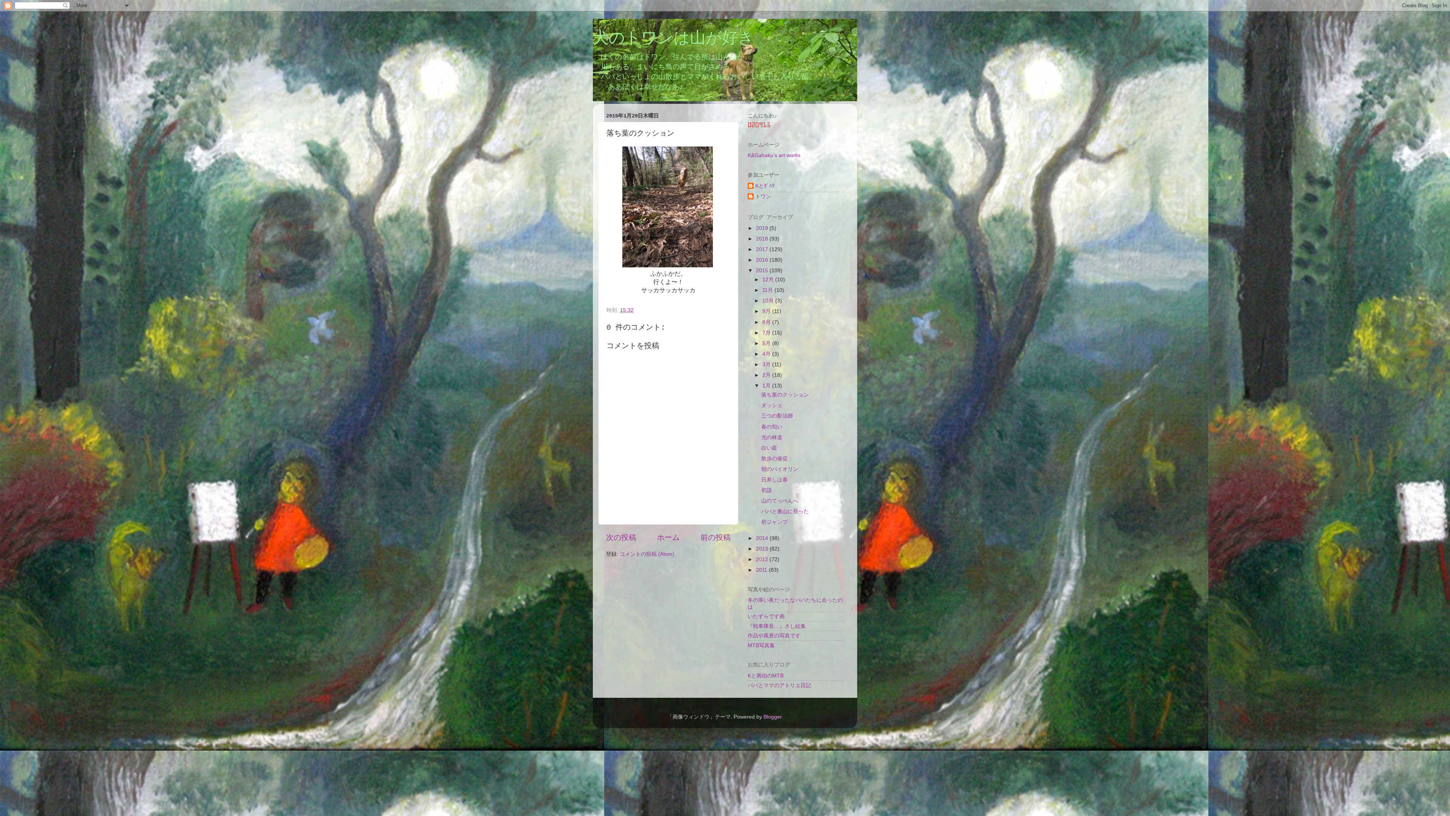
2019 (763, 228)
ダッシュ (771, 405)
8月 (767, 322)
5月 (767, 343)
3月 (767, 364)
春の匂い (771, 427)
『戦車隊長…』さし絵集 (777, 626)
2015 (763, 270)
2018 (763, 239)
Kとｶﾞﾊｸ (764, 186)
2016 (763, 260)
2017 (763, 249)
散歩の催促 (774, 458)
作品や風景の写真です (774, 635)
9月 (767, 311)
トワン (763, 196)
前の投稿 (715, 537)
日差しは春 (774, 480)
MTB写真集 (761, 645)
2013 (763, 549)
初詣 (766, 490)
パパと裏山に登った (785, 511)
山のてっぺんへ (779, 501)
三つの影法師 (777, 416)
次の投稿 (621, 537)
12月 (768, 279)
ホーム (668, 537)
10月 (768, 301)
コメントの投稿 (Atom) (647, 554)
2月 (767, 375)
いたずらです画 (766, 616)
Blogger (773, 717)
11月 (768, 290)
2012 (763, 559)
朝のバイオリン (779, 469)
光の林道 (771, 437)
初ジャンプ (774, 522)
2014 (763, 538)
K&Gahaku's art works (774, 155)
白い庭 (769, 448)
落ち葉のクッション (785, 395)
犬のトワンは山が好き (673, 39)
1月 (767, 386)
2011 (762, 570)
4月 (767, 354)
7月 (767, 333)
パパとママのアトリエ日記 (779, 685)
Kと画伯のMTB (766, 676)
